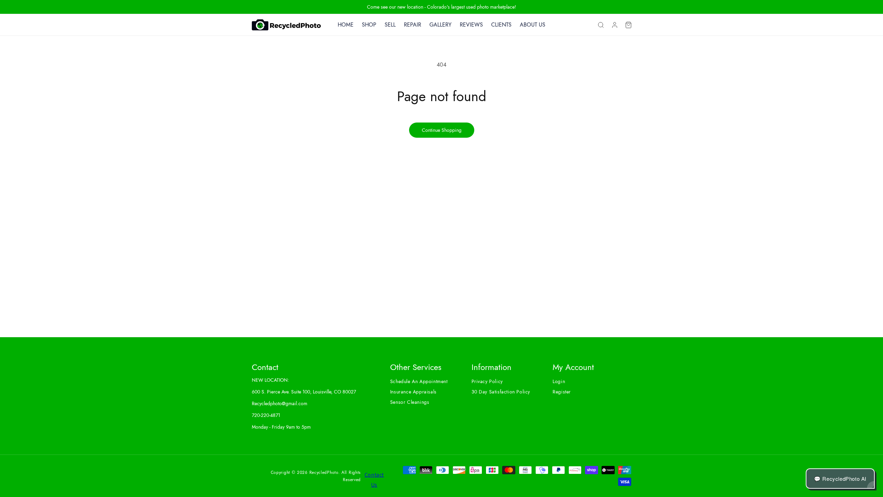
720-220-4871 (266, 415)
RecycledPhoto (323, 472)
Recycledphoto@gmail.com (279, 403)
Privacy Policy (487, 381)
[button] (601, 25)
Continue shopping (442, 130)
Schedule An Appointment (419, 381)
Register (562, 391)
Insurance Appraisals (413, 391)
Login (559, 381)
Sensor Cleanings (409, 402)
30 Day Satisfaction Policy (501, 391)
